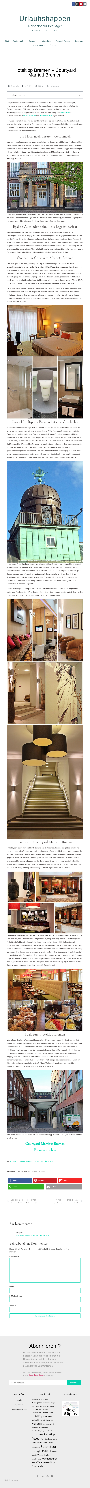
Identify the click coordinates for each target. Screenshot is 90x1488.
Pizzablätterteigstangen (38, 1431)
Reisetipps (79, 41)
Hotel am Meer (47, 1413)
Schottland (43, 1443)
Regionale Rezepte (63, 41)
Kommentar (14, 1257)
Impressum (19, 1405)
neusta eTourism (29, 116)
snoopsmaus (65, 112)
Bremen (13, 1161)
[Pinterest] (81, 4)
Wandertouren (49, 1459)
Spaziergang (36, 1447)
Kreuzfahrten (38, 45)
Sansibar (55, 1439)
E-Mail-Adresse (15, 1296)
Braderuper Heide (41, 1406)
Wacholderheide (36, 1459)
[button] (80, 95)
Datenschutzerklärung (36, 1375)
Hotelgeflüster (46, 41)
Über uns (53, 45)
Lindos (39, 1420)
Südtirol (46, 1451)
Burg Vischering (51, 1406)
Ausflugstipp (37, 1403)
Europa (32, 41)
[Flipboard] (84, 4)
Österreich (37, 1466)
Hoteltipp (39, 1161)
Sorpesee (50, 1442)
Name (11, 1287)
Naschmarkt (35, 1427)
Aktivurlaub (44, 1399)
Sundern (34, 1452)
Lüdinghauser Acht (48, 1420)
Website (12, 1305)
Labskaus (34, 1420)
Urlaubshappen (45, 18)
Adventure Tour (36, 1399)
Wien (34, 1463)
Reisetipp (49, 1434)
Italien (46, 1416)
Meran (44, 1424)
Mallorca (37, 1423)
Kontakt (19, 1400)
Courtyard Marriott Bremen (45, 1143)
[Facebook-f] (73, 4)
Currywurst (45, 1409)
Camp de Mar (36, 1409)
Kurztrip (52, 1416)
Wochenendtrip (46, 1462)
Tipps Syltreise (43, 1455)
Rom (42, 1439)
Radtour (40, 1435)
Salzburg (48, 1439)
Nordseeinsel (43, 1427)
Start (7, 41)
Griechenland (36, 1413)
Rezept (36, 1438)
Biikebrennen (46, 1402)
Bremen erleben (46, 116)
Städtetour (49, 1161)
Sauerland (35, 1443)
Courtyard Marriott (25, 1161)
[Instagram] (77, 4)
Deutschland (18, 41)
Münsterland (50, 1424)
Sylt (39, 1451)
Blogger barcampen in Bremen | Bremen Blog (32, 1235)
